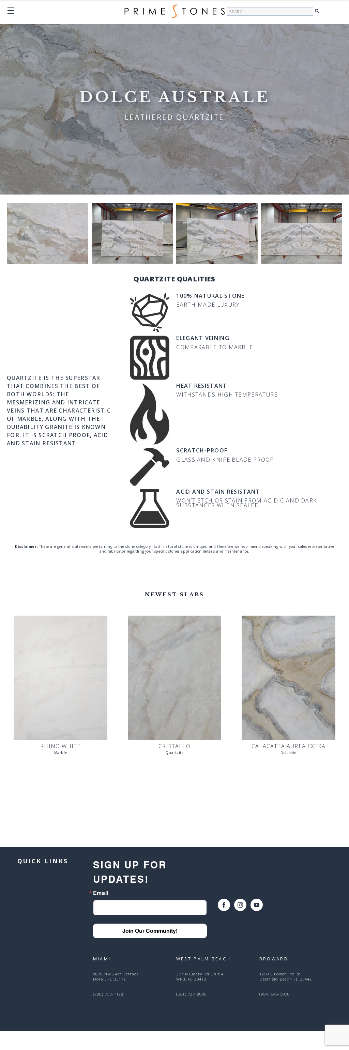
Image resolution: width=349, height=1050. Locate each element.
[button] (318, 11)
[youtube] (257, 905)
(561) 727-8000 (191, 994)
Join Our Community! (150, 931)
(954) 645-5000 (274, 994)
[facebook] (224, 905)
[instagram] (240, 905)
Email (100, 893)
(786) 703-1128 (108, 994)
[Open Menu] (10, 10)
